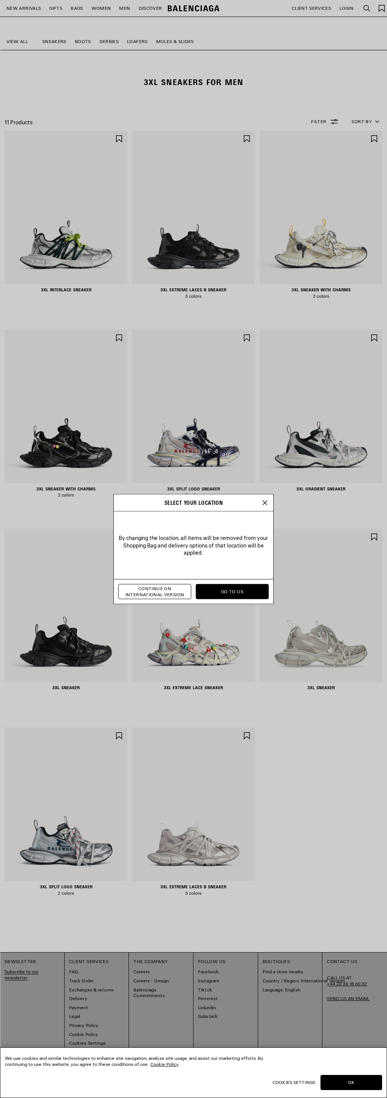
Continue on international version (154, 591)
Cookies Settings (293, 1082)
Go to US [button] (232, 591)
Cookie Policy (164, 1064)
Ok (351, 1082)
